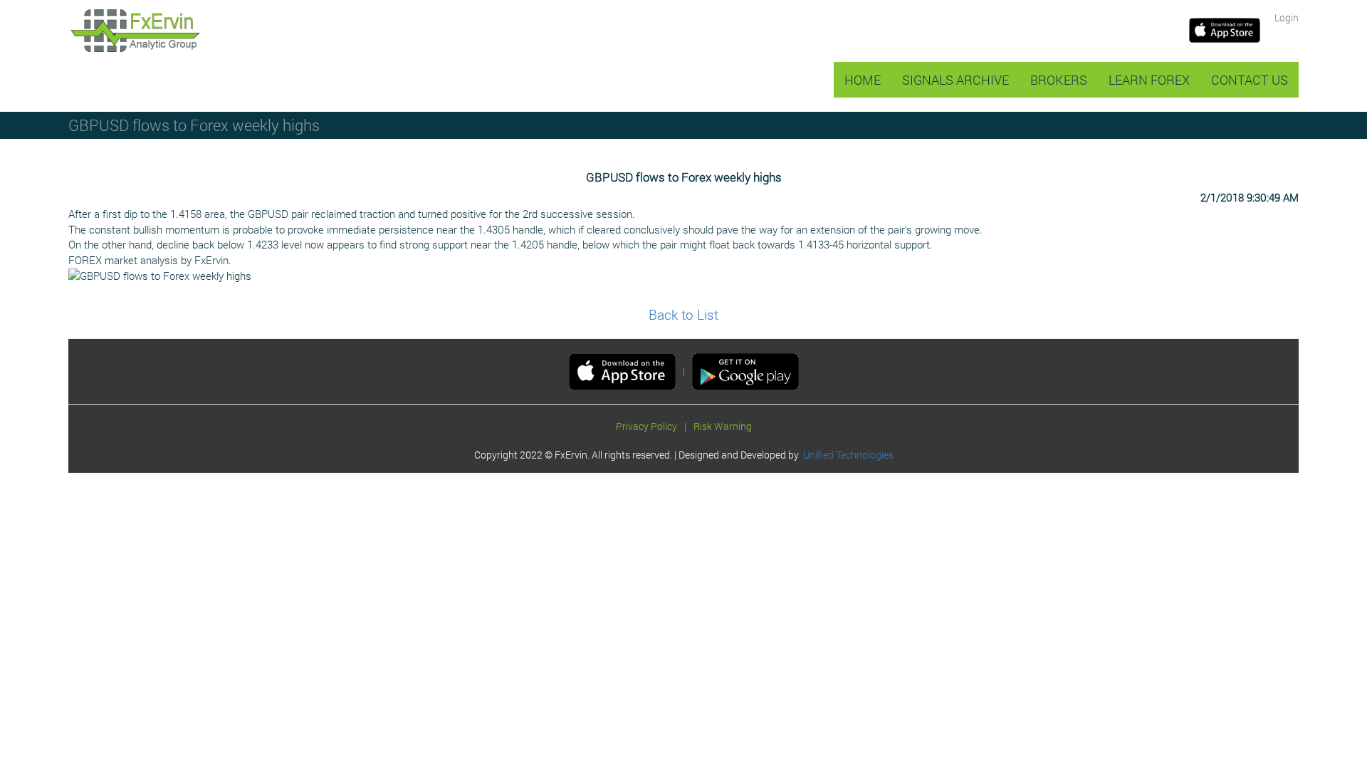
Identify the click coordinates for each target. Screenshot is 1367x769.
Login (1286, 17)
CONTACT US (1249, 79)
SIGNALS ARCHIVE (955, 79)
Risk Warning (722, 426)
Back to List (683, 314)
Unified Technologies (846, 454)
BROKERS (1058, 79)
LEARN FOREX (1149, 79)
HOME (862, 79)
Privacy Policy (646, 426)
